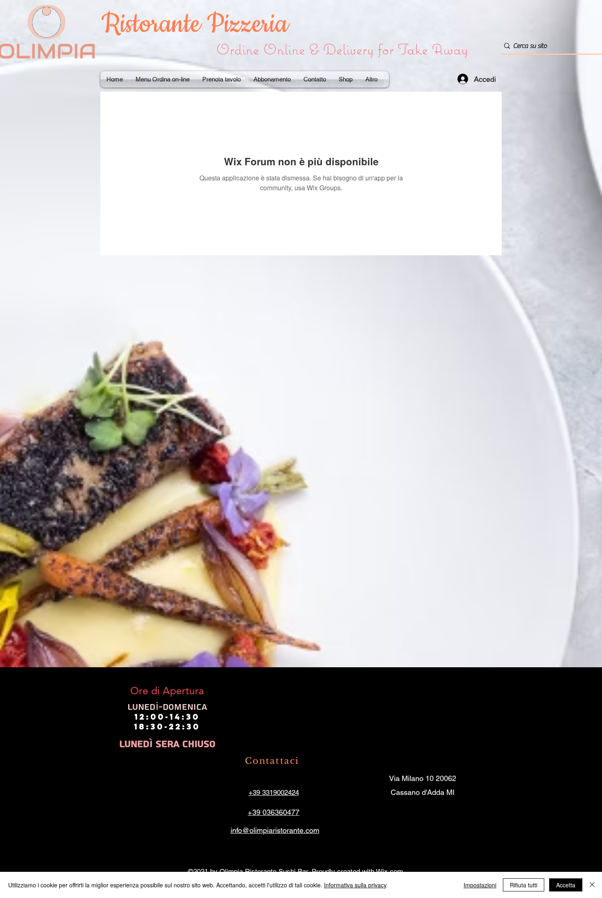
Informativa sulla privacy (355, 885)
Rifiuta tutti (523, 885)
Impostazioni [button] (480, 885)
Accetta (565, 885)
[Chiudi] (592, 884)
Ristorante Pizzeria (198, 24)
